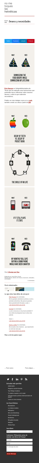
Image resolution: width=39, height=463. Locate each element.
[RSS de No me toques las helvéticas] (26, 380)
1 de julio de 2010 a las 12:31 (17, 305)
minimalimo (31, 277)
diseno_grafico (13, 325)
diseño (14, 277)
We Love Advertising (13, 413)
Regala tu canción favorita (15, 388)
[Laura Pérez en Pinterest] (22, 380)
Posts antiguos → (29, 368)
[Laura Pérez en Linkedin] (18, 380)
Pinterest (30, 41)
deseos (10, 277)
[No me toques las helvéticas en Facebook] (13, 380)
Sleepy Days (11, 425)
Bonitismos (11, 417)
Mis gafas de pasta (13, 420)
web (30, 100)
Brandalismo (11, 405)
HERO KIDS (11, 386)
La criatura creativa (13, 408)
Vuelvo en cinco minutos (14, 399)
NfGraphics (11, 410)
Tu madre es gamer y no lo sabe (17, 393)
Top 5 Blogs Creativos (14, 391)
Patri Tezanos (12, 297)
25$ (29, 102)
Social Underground (13, 415)
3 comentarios (31, 280)
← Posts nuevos (8, 368)
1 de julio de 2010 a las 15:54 (17, 321)
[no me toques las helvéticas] (10, 13)
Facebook (15, 41)
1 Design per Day (13, 272)
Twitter (8, 41)
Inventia (11, 309)
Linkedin (23, 41)
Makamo (10, 422)
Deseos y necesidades (19, 21)
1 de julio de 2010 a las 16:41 (17, 331)
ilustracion (25, 277)
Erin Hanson (8, 88)
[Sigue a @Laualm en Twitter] (8, 380)
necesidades (7, 279)
